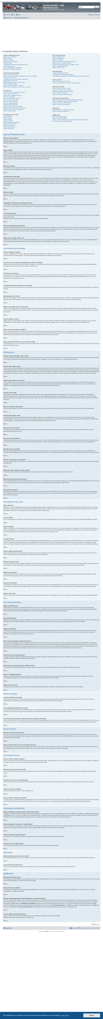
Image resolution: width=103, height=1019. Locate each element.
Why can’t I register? (9, 60)
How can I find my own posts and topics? (63, 94)
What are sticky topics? (9, 125)
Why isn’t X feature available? (60, 118)
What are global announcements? (12, 122)
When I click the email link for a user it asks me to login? (17, 87)
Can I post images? (8, 120)
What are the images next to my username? (14, 82)
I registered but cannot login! (10, 61)
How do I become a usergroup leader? (62, 63)
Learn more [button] (65, 1015)
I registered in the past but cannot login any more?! (16, 64)
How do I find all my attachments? (61, 111)
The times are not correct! (10, 77)
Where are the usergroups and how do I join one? (65, 61)
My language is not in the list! (11, 80)
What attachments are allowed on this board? (63, 109)
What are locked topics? (9, 127)
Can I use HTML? (8, 117)
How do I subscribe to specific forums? (62, 102)
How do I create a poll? (9, 96)
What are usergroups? (58, 60)
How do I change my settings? (11, 74)
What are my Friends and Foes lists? (62, 81)
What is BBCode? (8, 116)
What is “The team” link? (58, 67)
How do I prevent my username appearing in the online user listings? (20, 76)
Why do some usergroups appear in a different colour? (66, 64)
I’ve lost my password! (9, 66)
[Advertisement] (49, 35)
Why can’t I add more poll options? (12, 98)
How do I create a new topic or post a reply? (14, 92)
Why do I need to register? (10, 56)
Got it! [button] (92, 1015)
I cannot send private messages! (60, 73)
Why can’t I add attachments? (11, 103)
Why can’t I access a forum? (11, 101)
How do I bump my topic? (10, 110)
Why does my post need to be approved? (14, 109)
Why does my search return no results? (62, 89)
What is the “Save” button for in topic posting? (15, 107)
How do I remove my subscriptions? (61, 104)
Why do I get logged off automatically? (13, 67)
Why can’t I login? (8, 63)
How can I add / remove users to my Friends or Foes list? (67, 83)
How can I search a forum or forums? (62, 88)
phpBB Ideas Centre (76, 889)
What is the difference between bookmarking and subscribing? (68, 99)
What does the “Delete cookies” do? (12, 69)
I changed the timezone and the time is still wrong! (16, 79)
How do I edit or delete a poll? (11, 100)
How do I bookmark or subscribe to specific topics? (65, 101)
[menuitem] (13, 15)
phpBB (73, 299)
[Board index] (23, 7)
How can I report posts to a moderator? (13, 106)
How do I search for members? (60, 92)
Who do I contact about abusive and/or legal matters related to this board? (70, 119)
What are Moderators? (58, 58)
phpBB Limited (49, 879)
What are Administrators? (59, 56)
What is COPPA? (8, 58)
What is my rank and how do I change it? (13, 85)
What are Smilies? (8, 119)
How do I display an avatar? (10, 83)
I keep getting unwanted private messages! (63, 74)
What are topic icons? (9, 128)
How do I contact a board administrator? (62, 121)
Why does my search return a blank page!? (63, 91)
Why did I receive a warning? (11, 104)
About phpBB (23, 880)
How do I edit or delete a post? (11, 93)
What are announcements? (10, 123)
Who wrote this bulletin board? (60, 116)
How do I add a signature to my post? (13, 95)
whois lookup (21, 902)
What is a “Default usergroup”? (60, 66)
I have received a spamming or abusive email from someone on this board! (71, 76)
